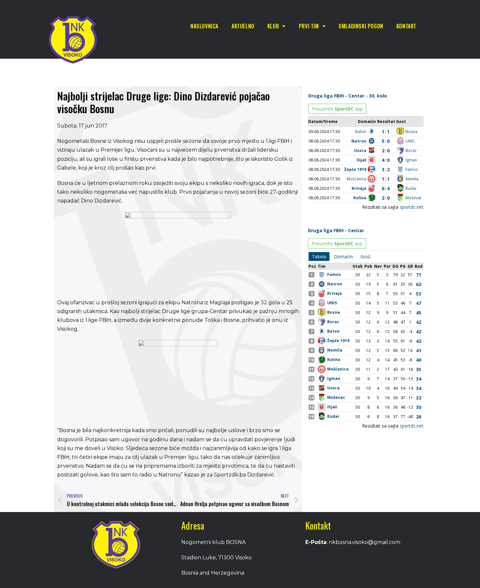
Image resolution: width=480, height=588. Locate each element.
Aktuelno (243, 26)
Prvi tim (309, 26)
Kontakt (406, 26)
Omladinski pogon (361, 26)
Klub (273, 26)
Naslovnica (204, 26)
